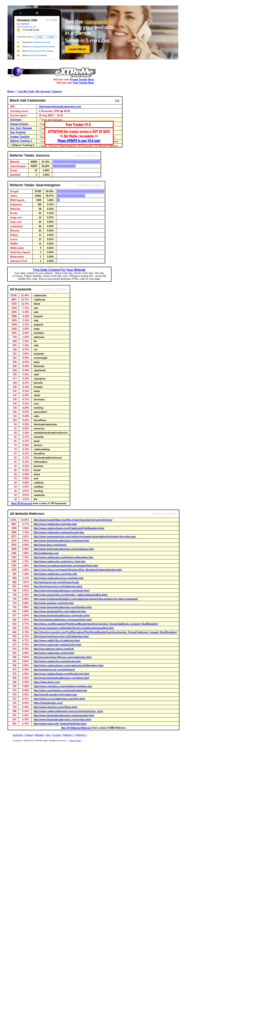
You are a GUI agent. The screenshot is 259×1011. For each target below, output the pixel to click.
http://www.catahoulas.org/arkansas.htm (57, 661)
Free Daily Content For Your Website (59, 270)
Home (10, 91)
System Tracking (20, 136)
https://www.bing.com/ (47, 682)
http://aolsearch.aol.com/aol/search (54, 669)
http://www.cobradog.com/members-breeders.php (63, 686)
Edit (117, 100)
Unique (29, 735)
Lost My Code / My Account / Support (40, 91)
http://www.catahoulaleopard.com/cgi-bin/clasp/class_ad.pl (68, 711)
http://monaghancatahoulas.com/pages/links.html (63, 619)
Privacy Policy (75, 740)
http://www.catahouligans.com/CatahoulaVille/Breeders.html (69, 528)
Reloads (39, 735)
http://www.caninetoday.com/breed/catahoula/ (60, 690)
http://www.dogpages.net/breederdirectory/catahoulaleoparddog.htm (74, 628)
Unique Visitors (19, 124)
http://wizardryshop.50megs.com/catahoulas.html (63, 657)
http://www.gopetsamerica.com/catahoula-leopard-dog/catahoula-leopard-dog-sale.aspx (85, 536)
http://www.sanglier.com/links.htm (54, 603)
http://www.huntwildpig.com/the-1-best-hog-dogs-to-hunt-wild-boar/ (73, 519)
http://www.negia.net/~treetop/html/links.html (60, 723)
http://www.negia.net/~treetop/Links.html (57, 644)
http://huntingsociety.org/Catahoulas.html (58, 586)
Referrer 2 (81, 735)
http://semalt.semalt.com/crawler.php (55, 694)
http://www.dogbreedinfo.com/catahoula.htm (60, 611)
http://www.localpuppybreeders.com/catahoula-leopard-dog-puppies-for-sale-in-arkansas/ (86, 598)
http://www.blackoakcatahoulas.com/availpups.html (64, 549)
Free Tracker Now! (83, 82)
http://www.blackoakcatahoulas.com (60, 106)
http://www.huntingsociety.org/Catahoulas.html (61, 636)
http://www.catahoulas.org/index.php (55, 524)
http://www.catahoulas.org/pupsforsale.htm (59, 532)
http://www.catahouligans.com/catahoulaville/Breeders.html (69, 665)
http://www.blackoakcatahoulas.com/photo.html (61, 590)
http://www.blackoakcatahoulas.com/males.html (62, 615)
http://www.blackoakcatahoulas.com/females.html (63, 607)
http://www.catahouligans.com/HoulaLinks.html (61, 673)
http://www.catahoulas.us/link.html (54, 653)
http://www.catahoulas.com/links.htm (55, 574)
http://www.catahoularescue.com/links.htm (59, 578)
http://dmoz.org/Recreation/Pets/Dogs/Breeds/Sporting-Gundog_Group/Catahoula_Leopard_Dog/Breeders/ (96, 623)
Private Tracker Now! (82, 79)
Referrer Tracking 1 (21, 140)
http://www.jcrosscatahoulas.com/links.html (59, 698)
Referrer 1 (68, 735)
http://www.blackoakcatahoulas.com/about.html (61, 678)
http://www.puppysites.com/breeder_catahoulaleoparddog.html (71, 594)
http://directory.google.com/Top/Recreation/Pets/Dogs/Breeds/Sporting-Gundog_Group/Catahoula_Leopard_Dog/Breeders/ (105, 632)
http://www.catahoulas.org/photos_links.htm (60, 561)
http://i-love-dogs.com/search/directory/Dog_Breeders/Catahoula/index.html (78, 569)
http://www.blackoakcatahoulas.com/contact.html (62, 719)
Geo (48, 735)
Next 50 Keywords (21, 503)
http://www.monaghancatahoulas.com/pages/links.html (66, 565)
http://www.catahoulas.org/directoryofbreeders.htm (63, 557)
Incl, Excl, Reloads (21, 128)
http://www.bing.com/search (50, 544)
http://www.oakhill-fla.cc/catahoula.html (57, 640)
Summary (15, 119)
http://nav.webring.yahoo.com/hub (54, 648)
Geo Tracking (18, 132)
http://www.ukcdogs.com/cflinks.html (55, 707)
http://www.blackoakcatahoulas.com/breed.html (61, 540)
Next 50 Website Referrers (76, 727)
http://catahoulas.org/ (46, 553)
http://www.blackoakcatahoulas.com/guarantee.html (64, 715)
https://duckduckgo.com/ (48, 702)
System (57, 735)
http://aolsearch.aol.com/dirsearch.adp (56, 582)
